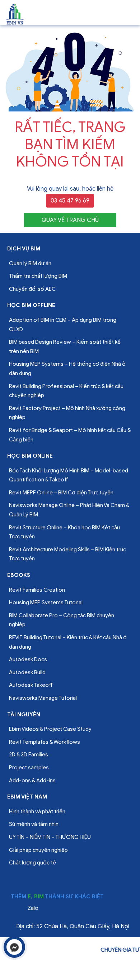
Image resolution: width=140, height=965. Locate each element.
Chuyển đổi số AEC (32, 289)
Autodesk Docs (28, 659)
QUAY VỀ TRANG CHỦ (70, 220)
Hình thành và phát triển (37, 811)
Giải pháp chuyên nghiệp (38, 850)
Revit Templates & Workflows (44, 742)
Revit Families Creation (37, 590)
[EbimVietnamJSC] (15, 13)
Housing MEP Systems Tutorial (46, 602)
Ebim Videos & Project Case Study (50, 729)
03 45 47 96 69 (70, 200)
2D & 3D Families (28, 754)
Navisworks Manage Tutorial (43, 698)
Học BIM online (30, 456)
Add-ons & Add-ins (32, 780)
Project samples (29, 767)
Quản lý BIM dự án (30, 263)
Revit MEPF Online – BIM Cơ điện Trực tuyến (61, 492)
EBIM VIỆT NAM (27, 796)
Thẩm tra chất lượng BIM (38, 276)
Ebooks (18, 575)
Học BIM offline (31, 305)
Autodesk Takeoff (31, 685)
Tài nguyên (23, 714)
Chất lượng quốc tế (32, 862)
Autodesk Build (27, 672)
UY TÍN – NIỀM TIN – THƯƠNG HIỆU (50, 837)
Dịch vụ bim (23, 248)
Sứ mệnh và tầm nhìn (34, 824)
